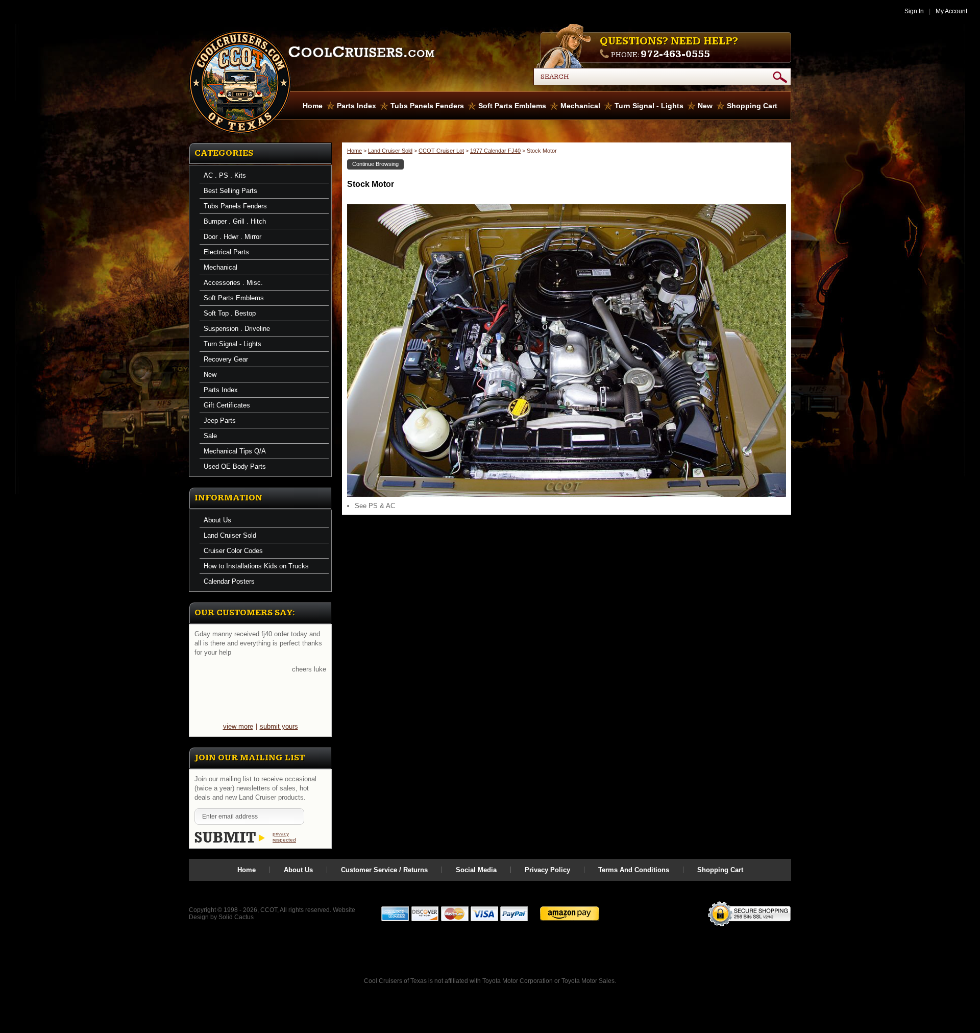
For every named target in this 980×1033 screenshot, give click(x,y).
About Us (217, 520)
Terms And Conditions (633, 870)
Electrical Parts (226, 252)
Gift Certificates (227, 405)
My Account (951, 11)
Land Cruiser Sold (230, 535)
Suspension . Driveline (237, 328)
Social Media (476, 870)
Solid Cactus (236, 917)
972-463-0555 (675, 54)
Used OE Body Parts (235, 466)
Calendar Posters (229, 581)
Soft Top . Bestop (230, 313)
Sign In (914, 11)
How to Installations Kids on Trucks (256, 566)
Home (313, 106)
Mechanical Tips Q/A (235, 451)
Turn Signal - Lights (649, 106)
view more (238, 726)
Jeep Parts (220, 420)
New (705, 106)
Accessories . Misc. (233, 282)
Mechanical (580, 106)
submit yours (279, 726)
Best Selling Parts (230, 191)
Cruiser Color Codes (233, 551)
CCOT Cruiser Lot (441, 151)
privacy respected (284, 837)
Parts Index (356, 106)
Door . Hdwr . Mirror (232, 237)
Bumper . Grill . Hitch (235, 221)
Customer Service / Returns (384, 870)
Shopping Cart (752, 106)
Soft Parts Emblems (512, 106)
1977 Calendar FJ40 (495, 151)
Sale (210, 436)
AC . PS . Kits (225, 175)
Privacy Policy (547, 870)
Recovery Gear (226, 359)
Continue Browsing (375, 164)
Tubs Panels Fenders (427, 106)
